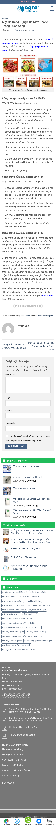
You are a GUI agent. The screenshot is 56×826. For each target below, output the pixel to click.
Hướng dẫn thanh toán (13, 754)
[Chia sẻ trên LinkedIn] (40, 306)
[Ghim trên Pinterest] (35, 306)
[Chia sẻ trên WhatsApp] (15, 306)
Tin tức (5, 18)
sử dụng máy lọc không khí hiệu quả (38, 641)
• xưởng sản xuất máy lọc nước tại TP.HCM (18, 650)
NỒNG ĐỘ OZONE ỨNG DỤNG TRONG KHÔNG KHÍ (29, 567)
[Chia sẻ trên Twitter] (25, 306)
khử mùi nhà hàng (9, 596)
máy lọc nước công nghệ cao (13, 605)
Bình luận (10, 374)
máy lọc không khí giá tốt (11, 601)
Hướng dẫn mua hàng (12, 749)
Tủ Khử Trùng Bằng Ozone (23, 557)
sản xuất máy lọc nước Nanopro (14, 627)
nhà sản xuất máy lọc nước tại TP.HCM (17, 619)
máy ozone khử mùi (29, 614)
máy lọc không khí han (32, 601)
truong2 (31, 30)
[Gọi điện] (28, 820)
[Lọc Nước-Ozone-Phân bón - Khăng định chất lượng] (28, 9)
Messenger (38, 824)
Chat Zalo (17, 824)
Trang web (10, 423)
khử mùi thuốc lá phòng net (29, 596)
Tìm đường (6, 824)
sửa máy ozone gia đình (11, 636)
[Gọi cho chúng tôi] (24, 695)
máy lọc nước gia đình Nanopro (14, 610)
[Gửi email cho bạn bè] (30, 306)
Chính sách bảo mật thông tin (16, 770)
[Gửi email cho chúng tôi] (19, 695)
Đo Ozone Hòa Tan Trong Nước (26, 548)
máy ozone (47, 295)
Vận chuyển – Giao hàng (14, 760)
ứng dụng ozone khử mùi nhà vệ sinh (16, 645)
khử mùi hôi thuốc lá (38, 592)
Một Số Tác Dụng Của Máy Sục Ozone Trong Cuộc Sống (41, 346)
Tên (7, 398)
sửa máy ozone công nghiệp (13, 632)
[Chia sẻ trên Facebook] (20, 306)
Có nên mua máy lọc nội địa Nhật (14, 592)
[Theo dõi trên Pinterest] (29, 695)
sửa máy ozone (35, 627)
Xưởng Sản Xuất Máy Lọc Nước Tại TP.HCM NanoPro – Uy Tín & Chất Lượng (32, 531)
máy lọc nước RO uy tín (11, 614)
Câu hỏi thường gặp (11, 775)
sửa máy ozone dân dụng (36, 632)
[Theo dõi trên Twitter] (14, 695)
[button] (3, 8)
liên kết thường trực (45, 316)
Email (8, 410)
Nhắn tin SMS (50, 824)
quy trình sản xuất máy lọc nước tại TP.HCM (18, 623)
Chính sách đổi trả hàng (13, 765)
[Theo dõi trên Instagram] (9, 695)
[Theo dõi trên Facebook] (4, 695)
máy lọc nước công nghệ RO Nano (40, 605)
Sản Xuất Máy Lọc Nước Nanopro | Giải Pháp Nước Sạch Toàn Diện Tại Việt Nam (31, 540)
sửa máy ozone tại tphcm (12, 641)
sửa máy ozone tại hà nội (32, 636)
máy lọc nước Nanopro (37, 610)
